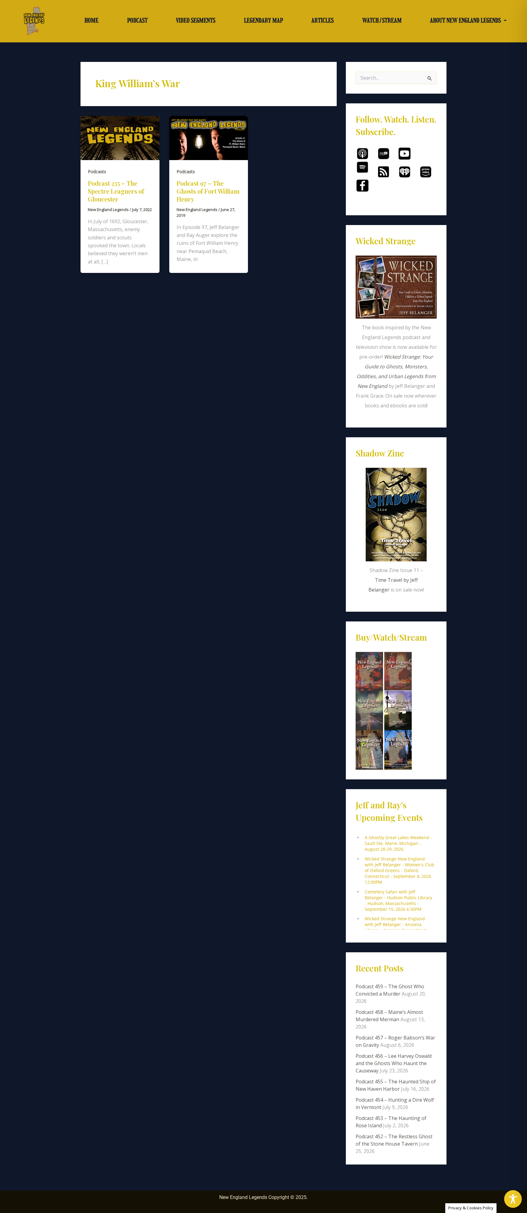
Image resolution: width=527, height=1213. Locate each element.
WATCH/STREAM (382, 20)
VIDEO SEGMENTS (195, 20)
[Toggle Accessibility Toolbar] (513, 1199)
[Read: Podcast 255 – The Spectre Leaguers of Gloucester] (120, 137)
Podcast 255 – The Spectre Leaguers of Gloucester (116, 191)
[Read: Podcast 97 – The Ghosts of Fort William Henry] (208, 137)
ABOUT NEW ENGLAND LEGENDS (465, 20)
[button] (468, 20)
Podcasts (97, 171)
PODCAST (137, 20)
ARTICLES (322, 20)
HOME (91, 20)
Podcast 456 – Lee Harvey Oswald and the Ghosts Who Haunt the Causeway (394, 1063)
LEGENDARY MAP (263, 20)
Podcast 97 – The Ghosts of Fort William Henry (208, 191)
